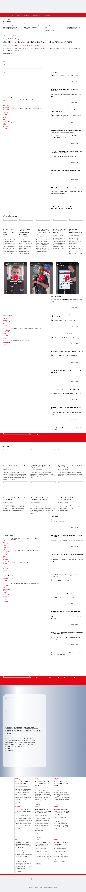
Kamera (4, 56)
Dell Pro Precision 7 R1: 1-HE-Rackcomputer (64, 187)
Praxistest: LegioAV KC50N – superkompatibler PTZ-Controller (62, 844)
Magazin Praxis (24, 850)
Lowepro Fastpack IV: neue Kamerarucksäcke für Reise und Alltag (67, 428)
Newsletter (47, 15)
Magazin (26, 15)
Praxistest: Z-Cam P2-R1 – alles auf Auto (63, 594)
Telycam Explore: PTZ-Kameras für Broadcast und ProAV (59, 230)
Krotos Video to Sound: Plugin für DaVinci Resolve (22, 562)
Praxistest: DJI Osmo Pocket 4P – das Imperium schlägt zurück (67, 555)
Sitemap (55, 887)
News (18, 15)
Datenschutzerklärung (48, 887)
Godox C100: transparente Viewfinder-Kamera (64, 334)
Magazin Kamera (25, 786)
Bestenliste (36, 15)
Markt (4, 72)
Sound (4, 64)
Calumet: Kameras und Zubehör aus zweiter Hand (65, 170)
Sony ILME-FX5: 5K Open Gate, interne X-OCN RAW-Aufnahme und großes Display (67, 151)
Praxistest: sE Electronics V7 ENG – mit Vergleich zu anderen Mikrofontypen (66, 653)
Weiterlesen (19, 802)
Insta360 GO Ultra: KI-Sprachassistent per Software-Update (66, 407)
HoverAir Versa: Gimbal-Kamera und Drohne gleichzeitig (64, 90)
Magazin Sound (45, 787)
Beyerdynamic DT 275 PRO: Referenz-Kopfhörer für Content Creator (26, 328)
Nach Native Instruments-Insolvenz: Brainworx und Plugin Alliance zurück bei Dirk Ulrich (66, 131)
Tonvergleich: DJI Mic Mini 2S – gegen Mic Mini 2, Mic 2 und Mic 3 (67, 575)
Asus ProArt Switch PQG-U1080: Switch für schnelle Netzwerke (66, 371)
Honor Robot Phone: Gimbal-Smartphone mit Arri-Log (22, 99)
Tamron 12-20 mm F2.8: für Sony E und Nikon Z (65, 389)
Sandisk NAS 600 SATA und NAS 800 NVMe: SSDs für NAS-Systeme (37, 41)
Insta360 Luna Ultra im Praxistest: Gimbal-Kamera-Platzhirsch (66, 612)
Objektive (4, 58)
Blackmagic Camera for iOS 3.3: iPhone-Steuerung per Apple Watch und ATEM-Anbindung (67, 207)
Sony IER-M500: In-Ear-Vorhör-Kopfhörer (20, 340)
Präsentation (5, 67)
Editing (17, 39)
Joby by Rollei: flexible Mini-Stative (18, 578)
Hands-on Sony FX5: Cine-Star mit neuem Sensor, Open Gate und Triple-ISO (67, 632)
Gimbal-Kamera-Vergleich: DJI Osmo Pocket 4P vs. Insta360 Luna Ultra (23, 730)
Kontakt (36, 887)
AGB (41, 887)
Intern (4, 75)
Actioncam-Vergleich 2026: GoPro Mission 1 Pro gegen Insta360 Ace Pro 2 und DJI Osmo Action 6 (67, 536)
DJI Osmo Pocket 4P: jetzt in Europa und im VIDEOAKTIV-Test (64, 110)
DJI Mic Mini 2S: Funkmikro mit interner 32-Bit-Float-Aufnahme (25, 317)
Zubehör (4, 69)
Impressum (31, 887)
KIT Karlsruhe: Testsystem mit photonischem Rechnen (75, 230)
